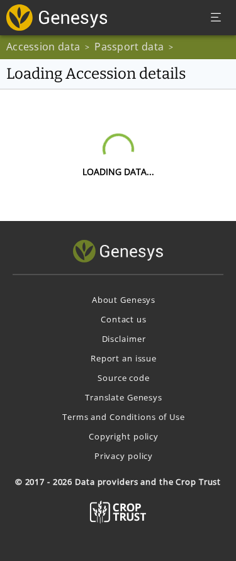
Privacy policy (123, 456)
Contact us (124, 319)
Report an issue (124, 358)
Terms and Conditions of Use (123, 416)
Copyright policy (124, 436)
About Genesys (123, 299)
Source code (124, 377)
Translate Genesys (123, 397)
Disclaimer (124, 338)
